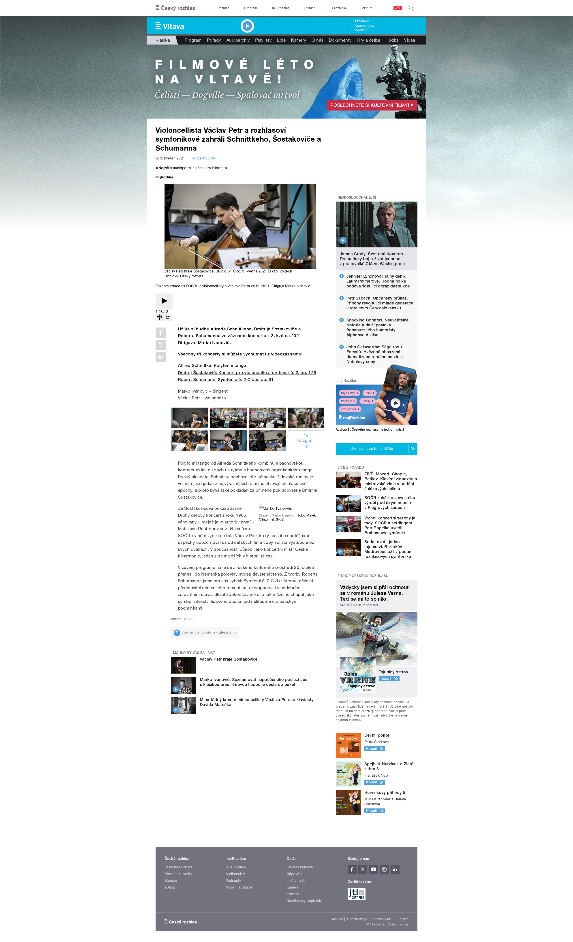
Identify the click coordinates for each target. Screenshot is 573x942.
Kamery (361, 30)
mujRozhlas (280, 8)
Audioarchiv (364, 26)
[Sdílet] (168, 317)
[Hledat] (411, 8)
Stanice (310, 8)
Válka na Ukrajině (178, 867)
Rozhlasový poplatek (303, 901)
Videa (409, 40)
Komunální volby (178, 874)
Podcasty (233, 880)
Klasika (163, 40)
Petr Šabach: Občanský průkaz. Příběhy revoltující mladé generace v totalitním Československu (379, 303)
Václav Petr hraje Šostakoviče (229, 659)
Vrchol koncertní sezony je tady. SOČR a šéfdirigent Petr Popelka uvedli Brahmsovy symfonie (389, 525)
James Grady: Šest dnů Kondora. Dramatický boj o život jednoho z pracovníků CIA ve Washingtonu (372, 258)
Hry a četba (368, 40)
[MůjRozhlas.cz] (164, 178)
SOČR (188, 619)
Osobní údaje (357, 919)
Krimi (368, 393)
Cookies (337, 919)
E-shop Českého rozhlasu (363, 576)
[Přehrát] (164, 301)
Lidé (281, 40)
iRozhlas (223, 8)
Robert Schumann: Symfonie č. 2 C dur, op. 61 (226, 379)
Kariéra (292, 887)
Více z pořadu (351, 468)
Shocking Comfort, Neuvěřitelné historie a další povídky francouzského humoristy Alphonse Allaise (377, 327)
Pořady (214, 40)
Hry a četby (348, 393)
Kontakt (292, 894)
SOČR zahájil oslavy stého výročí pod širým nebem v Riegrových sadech (389, 502)
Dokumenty (340, 40)
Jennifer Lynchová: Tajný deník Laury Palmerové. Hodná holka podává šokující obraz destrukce (378, 281)
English (403, 919)
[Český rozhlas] (175, 8)
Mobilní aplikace (239, 887)
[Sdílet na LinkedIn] (161, 357)
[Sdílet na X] (161, 345)
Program (250, 8)
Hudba (392, 40)
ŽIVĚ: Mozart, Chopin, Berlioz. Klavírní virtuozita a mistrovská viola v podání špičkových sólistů (390, 481)
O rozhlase (339, 8)
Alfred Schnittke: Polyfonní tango (212, 365)
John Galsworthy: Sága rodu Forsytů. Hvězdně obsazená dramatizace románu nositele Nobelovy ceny (374, 354)
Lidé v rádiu (296, 880)
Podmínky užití (382, 919)
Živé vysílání (348, 409)
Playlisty (263, 40)
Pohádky (346, 401)
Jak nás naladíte (299, 867)
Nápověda (295, 874)
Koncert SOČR (203, 158)
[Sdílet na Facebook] (161, 332)
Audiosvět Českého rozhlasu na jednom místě (370, 429)
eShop (170, 887)
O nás (317, 40)
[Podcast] (160, 317)
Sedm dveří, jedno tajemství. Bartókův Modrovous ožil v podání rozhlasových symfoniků (388, 549)
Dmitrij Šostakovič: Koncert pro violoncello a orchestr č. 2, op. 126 (247, 372)
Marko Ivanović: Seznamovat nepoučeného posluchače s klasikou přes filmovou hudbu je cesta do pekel (254, 682)
